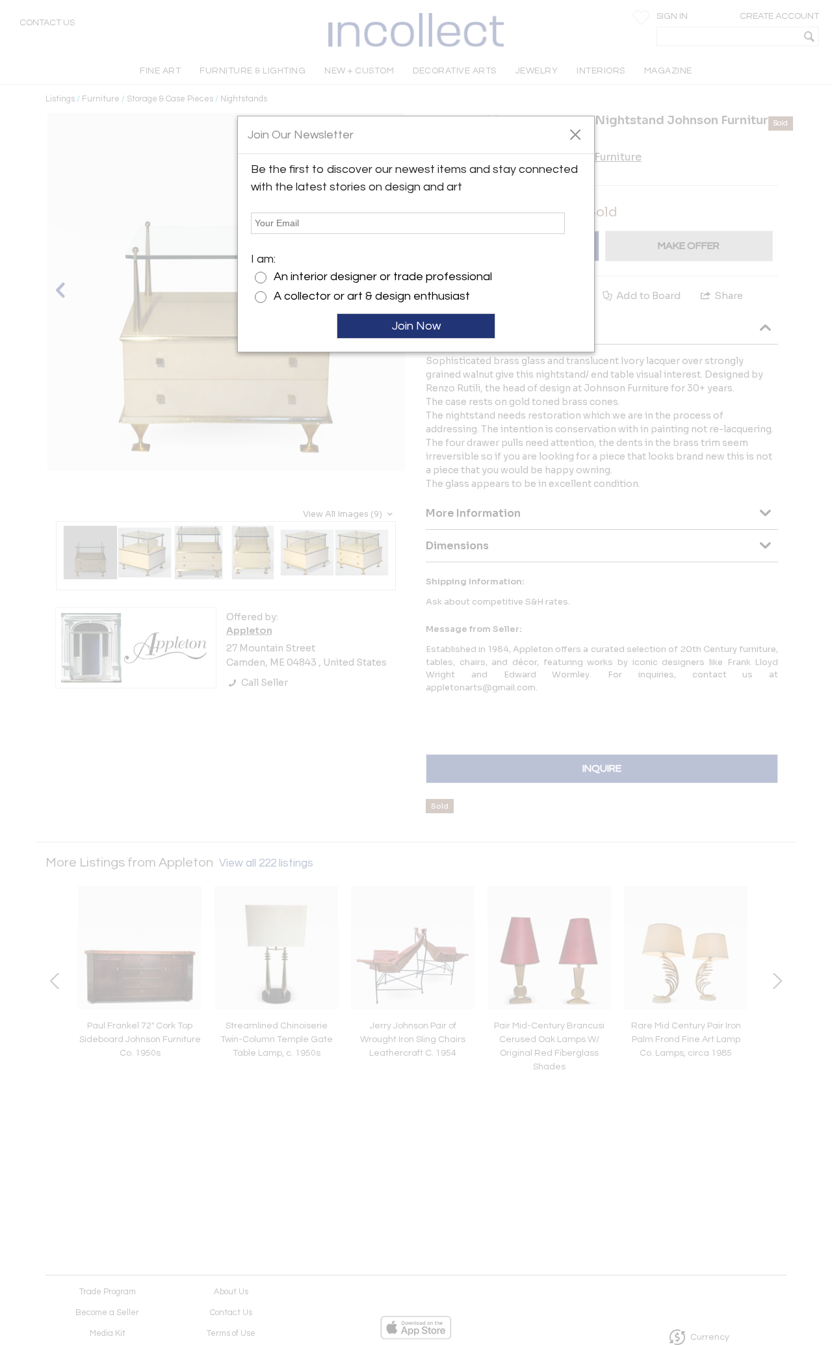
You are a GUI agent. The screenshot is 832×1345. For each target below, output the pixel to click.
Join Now (416, 326)
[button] (575, 134)
